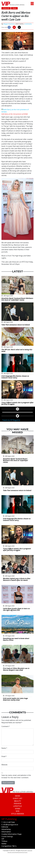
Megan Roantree (9, 24)
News (17, 796)
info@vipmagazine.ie (10, 825)
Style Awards (17, 814)
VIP (2, 839)
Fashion (17, 803)
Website (4, 765)
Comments (28, 24)
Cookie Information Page (11, 834)
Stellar (3, 844)
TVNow (4, 841)
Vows (17, 809)
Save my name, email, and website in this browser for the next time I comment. (16, 776)
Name (4, 748)
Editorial (4, 827)
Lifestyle (17, 806)
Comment (5, 726)
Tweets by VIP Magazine (11, 420)
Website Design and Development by (20, 851)
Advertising (5, 829)
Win (17, 811)
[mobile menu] (32, 4)
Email (4, 756)
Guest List (17, 798)
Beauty (17, 801)
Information (6, 832)
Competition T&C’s (8, 846)
